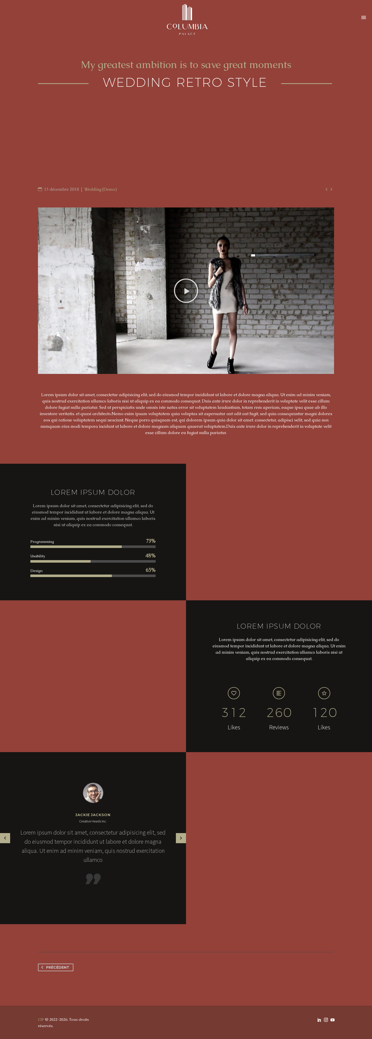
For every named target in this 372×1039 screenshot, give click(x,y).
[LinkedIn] (319, 1020)
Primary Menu (363, 18)
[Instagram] (326, 1020)
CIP (41, 1019)
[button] (186, 290)
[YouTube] (332, 1020)
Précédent (57, 967)
